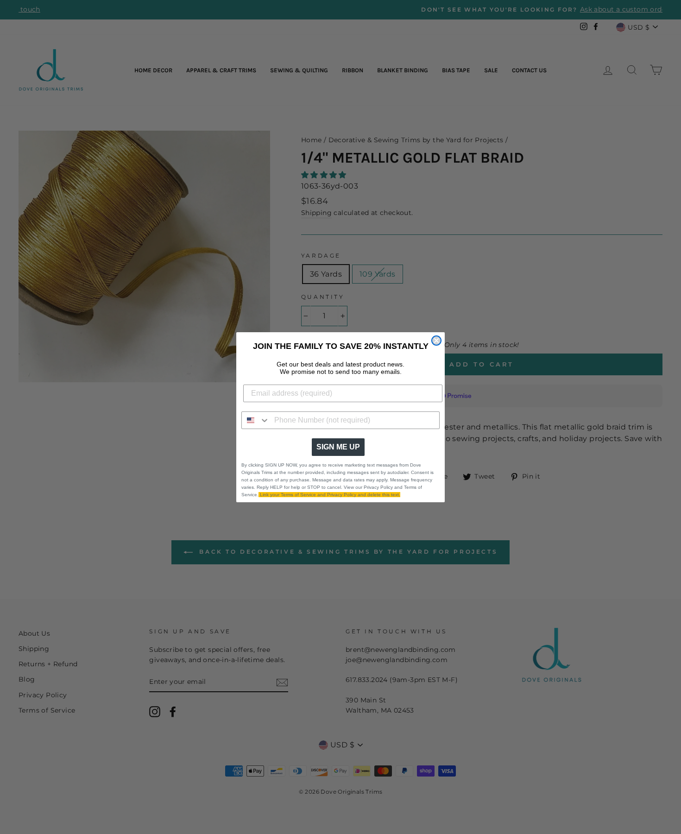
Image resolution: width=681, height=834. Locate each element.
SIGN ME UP (338, 447)
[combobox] (256, 420)
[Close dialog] (436, 340)
